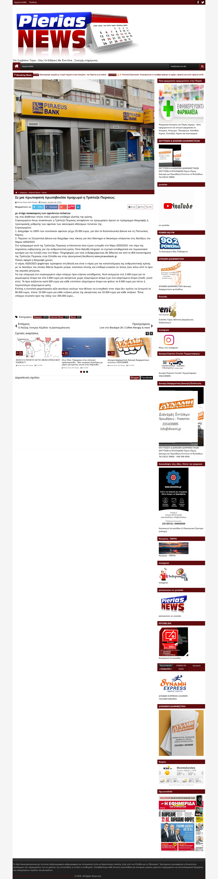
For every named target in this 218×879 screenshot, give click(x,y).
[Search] (202, 66)
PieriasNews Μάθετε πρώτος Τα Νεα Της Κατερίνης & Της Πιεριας (43, 876)
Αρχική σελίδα (20, 2)
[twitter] (202, 2)
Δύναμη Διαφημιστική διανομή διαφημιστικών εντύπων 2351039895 (82, 361)
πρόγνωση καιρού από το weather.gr (181, 785)
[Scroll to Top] (214, 875)
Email (132, 207)
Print (142, 207)
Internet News (56, 317)
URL (150, 207)
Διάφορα (38, 317)
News (73, 317)
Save (72, 206)
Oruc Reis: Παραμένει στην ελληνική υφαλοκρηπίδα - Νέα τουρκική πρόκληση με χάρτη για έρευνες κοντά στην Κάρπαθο (36, 362)
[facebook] (198, 2)
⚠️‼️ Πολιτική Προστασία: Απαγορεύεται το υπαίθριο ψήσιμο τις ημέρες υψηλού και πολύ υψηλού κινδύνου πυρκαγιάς (152, 75)
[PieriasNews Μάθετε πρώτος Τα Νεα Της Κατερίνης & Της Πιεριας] (16, 66)
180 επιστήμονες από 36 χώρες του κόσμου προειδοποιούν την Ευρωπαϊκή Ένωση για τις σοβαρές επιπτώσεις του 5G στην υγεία (129, 362)
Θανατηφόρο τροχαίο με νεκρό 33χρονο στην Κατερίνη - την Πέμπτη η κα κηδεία (59, 75)
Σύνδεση (33, 2)
